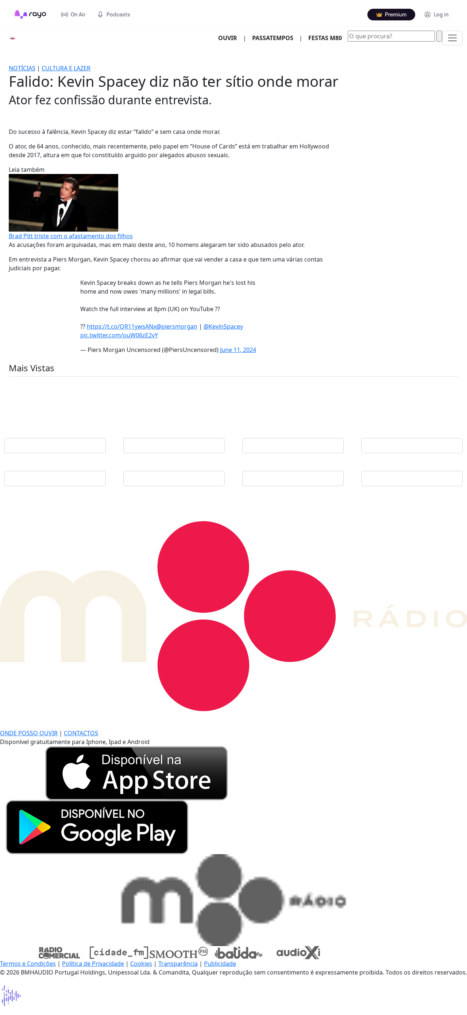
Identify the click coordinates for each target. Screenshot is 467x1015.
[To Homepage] (30, 14)
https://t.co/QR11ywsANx (121, 326)
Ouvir (230, 38)
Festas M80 (325, 38)
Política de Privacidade (93, 964)
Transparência (178, 964)
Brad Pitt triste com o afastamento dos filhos (71, 236)
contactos (81, 733)
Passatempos (272, 38)
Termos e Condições (28, 964)
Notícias (22, 68)
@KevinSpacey (223, 326)
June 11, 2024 (238, 350)
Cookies (141, 964)
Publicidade (220, 964)
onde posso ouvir (29, 733)
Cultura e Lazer (66, 68)
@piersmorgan (176, 326)
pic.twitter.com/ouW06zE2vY (119, 335)
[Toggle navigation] (452, 38)
